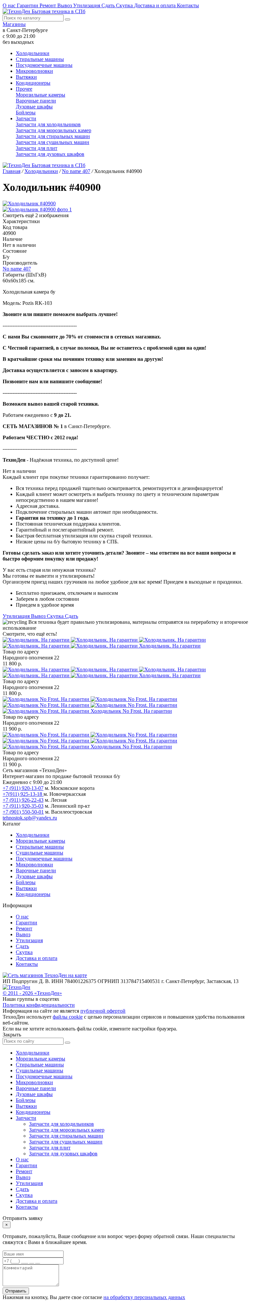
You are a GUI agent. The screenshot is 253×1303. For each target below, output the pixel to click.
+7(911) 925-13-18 (23, 794)
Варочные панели (36, 100)
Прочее (24, 89)
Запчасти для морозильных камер (53, 130)
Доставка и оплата (155, 5)
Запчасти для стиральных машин (53, 136)
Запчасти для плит (36, 148)
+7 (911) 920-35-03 (23, 806)
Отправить (15, 1291)
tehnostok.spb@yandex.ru (30, 818)
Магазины (14, 24)
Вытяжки (26, 77)
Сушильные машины (39, 852)
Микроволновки (34, 71)
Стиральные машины (40, 59)
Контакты (188, 5)
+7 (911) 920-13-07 (23, 788)
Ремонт (48, 5)
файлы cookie (68, 1017)
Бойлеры (26, 112)
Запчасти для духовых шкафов (50, 154)
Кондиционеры (33, 83)
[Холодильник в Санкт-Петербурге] (104, 643)
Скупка (125, 5)
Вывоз (65, 5)
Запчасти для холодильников (48, 124)
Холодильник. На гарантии (170, 646)
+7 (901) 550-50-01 (23, 812)
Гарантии (28, 5)
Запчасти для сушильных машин (52, 142)
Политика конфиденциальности (39, 1005)
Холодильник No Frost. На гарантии (131, 711)
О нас (10, 5)
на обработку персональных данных (144, 1297)
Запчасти (26, 118)
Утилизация (87, 5)
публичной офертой (103, 1011)
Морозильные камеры (40, 95)
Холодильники (32, 53)
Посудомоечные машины (44, 65)
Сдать (108, 5)
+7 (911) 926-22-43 (23, 800)
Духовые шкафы (34, 106)
